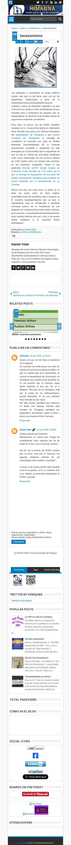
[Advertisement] (40, 280)
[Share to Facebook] (14, 329)
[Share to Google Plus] (22, 329)
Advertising (19, 570)
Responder (25, 420)
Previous (59, 326)
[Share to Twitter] (18, 329)
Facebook (42, 2)
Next (12, 326)
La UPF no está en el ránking (38, 617)
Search (60, 19)
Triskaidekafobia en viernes (38, 676)
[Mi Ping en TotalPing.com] (41, 814)
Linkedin (56, 2)
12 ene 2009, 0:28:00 (46, 430)
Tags (35, 570)
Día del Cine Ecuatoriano (36, 658)
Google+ (47, 2)
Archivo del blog (51, 570)
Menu (10, 2)
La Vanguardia (31, 128)
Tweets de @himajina (21, 600)
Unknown (24, 356)
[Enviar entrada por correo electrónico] (13, 236)
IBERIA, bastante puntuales (26, 334)
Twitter (38, 2)
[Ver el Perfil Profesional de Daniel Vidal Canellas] (35, 773)
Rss (51, 2)
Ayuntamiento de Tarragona (30, 135)
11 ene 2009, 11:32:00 (40, 356)
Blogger (53, 553)
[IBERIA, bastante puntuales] (35, 320)
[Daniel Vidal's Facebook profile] (35, 757)
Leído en (25, 232)
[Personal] (28, 814)
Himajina (22, 843)
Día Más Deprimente (34, 639)
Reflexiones (35, 232)
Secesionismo (31, 35)
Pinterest (60, 2)
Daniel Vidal (30, 229)
